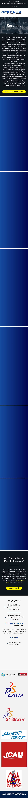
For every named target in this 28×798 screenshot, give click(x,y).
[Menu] (25, 13)
